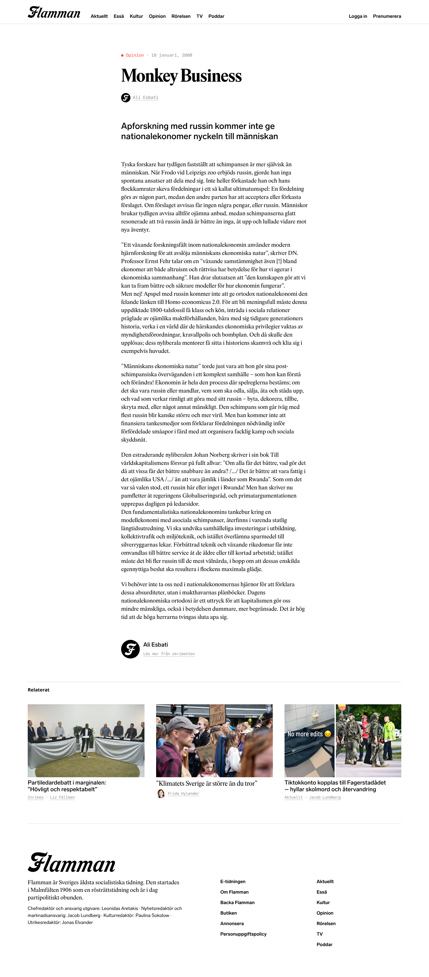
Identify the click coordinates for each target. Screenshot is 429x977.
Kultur (136, 16)
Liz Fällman (62, 797)
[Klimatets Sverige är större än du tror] (214, 740)
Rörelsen (181, 16)
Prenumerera (387, 16)
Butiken (228, 913)
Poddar (216, 16)
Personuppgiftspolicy (243, 934)
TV (199, 16)
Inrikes (35, 797)
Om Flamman (234, 892)
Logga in (358, 16)
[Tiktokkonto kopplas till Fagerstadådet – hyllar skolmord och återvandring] (343, 740)
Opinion (157, 16)
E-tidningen (232, 882)
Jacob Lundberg (325, 797)
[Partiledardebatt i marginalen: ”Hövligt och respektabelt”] (86, 740)
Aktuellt (99, 16)
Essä (119, 16)
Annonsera (232, 924)
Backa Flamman (237, 903)
